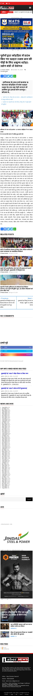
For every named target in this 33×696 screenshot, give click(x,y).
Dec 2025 (4, 416)
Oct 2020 (4, 486)
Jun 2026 (4, 409)
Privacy (27, 694)
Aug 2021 (4, 475)
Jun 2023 (4, 450)
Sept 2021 (4, 474)
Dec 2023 (4, 443)
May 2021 (4, 479)
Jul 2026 (4, 408)
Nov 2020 (4, 485)
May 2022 (4, 465)
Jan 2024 (4, 442)
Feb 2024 (4, 441)
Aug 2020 (4, 488)
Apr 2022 (4, 466)
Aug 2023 (4, 448)
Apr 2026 (4, 412)
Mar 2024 (4, 440)
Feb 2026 (4, 414)
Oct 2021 (4, 473)
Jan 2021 (4, 483)
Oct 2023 (4, 446)
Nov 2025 (4, 417)
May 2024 (4, 438)
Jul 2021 (4, 476)
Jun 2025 (4, 423)
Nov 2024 (4, 431)
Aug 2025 (4, 421)
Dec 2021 (4, 471)
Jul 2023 (4, 449)
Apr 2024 (4, 439)
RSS (16, 694)
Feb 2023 (4, 455)
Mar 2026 (4, 413)
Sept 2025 (4, 420)
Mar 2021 (4, 481)
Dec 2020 (4, 484)
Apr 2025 (4, 425)
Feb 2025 (4, 428)
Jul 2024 (4, 435)
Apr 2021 (4, 480)
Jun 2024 (4, 437)
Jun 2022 (4, 464)
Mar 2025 (4, 426)
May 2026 (4, 411)
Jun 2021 (4, 477)
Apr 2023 (4, 452)
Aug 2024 (4, 434)
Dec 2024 (4, 430)
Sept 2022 (4, 460)
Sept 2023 (4, 447)
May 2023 (4, 451)
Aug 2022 (4, 462)
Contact (6, 694)
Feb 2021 (4, 482)
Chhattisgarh (4, 71)
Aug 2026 (4, 407)
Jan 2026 (4, 415)
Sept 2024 (4, 433)
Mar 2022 (4, 467)
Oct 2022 (4, 459)
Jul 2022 (4, 463)
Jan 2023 (4, 456)
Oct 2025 (4, 418)
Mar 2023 (4, 454)
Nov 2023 (4, 445)
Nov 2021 (4, 472)
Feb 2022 (4, 468)
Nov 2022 (4, 458)
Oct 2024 (4, 432)
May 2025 (4, 424)
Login (11, 694)
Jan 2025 (4, 429)
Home (21, 694)
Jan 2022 (4, 469)
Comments (6, 649)
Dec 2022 (4, 457)
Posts (4, 647)
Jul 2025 (4, 422)
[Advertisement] (16, 514)
